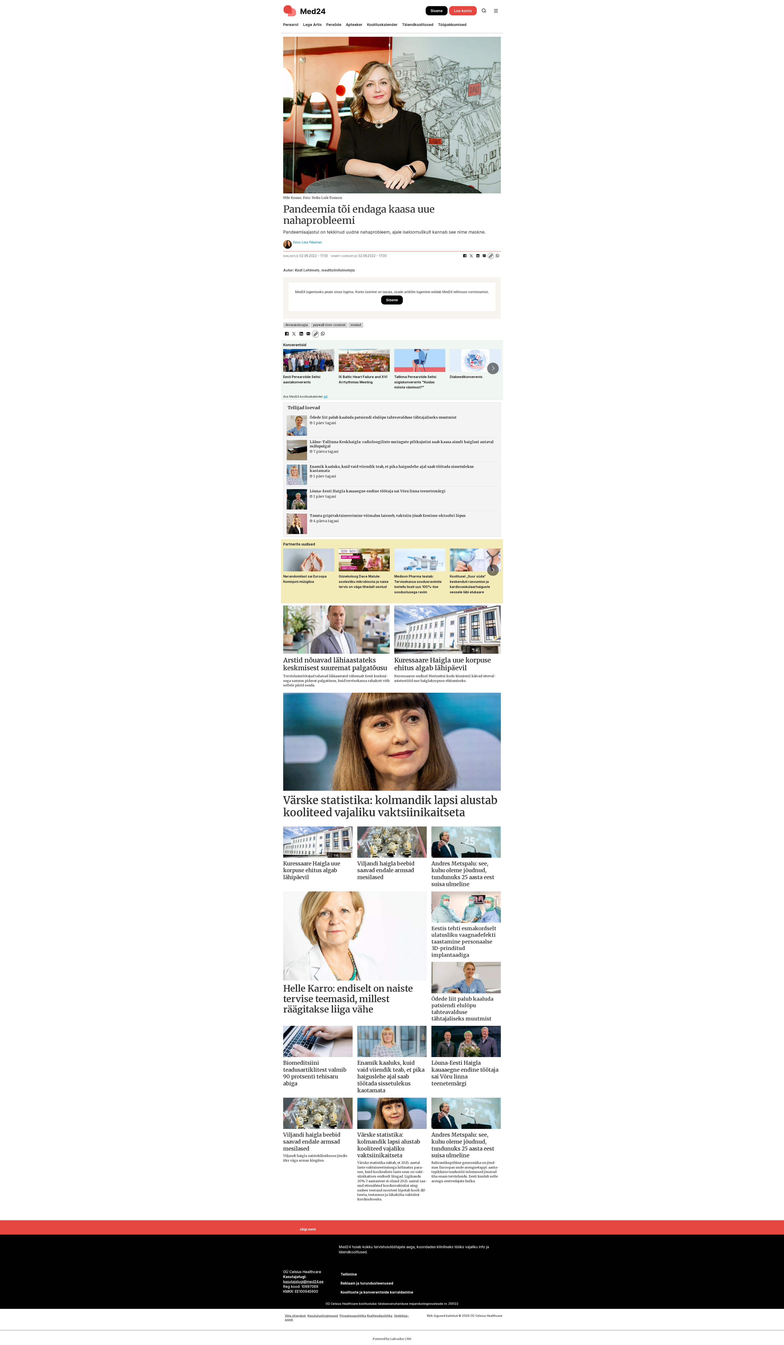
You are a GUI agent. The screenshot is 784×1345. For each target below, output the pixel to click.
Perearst (290, 24)
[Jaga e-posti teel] (484, 256)
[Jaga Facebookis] (465, 256)
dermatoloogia (296, 325)
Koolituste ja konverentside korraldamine (377, 1292)
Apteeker (354, 24)
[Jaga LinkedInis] (478, 256)
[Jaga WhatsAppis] (497, 256)
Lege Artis (312, 24)
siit (325, 396)
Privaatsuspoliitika (353, 1315)
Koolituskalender (382, 24)
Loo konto (463, 11)
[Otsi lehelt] (484, 11)
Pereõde (333, 24)
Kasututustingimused (322, 1315)
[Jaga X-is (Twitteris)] (471, 256)
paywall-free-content (329, 325)
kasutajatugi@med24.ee (303, 1282)
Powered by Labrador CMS (392, 1339)
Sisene (437, 11)
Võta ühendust (295, 1315)
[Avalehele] (354, 11)
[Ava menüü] (496, 11)
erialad (356, 325)
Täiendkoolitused (417, 24)
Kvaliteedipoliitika (379, 1315)
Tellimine (349, 1274)
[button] (291, 368)
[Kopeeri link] (491, 256)
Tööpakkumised (452, 24)
